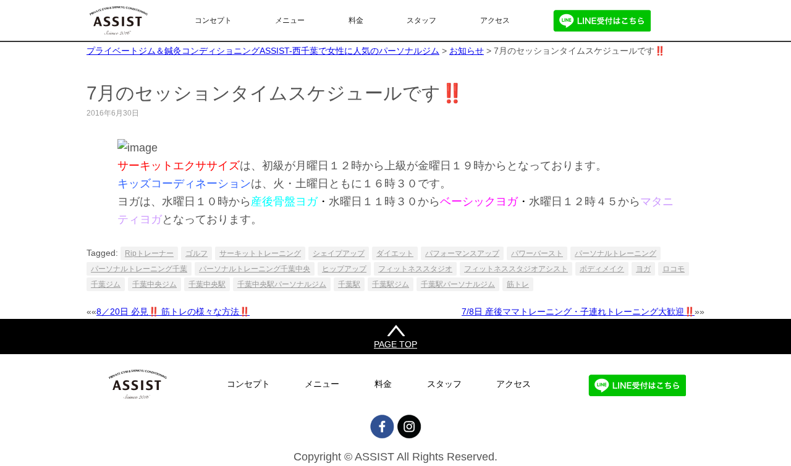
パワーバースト (537, 253)
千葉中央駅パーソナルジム (281, 284)
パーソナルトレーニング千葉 (139, 269)
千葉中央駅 (207, 284)
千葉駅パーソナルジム (458, 284)
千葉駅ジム (390, 284)
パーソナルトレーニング (615, 253)
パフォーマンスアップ (462, 253)
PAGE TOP (395, 344)
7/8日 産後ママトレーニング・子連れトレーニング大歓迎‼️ (578, 311)
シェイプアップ (339, 253)
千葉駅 (349, 284)
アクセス (495, 20)
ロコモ (673, 269)
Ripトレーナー (149, 253)
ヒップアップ (344, 269)
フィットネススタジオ (415, 269)
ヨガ (643, 269)
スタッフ (421, 20)
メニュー (290, 20)
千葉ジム (106, 284)
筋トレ (518, 284)
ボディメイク (602, 269)
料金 (356, 20)
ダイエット (394, 253)
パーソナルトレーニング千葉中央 (254, 269)
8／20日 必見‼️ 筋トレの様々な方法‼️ (173, 311)
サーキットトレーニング (260, 253)
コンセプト (213, 20)
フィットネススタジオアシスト (516, 269)
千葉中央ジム (154, 284)
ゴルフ (196, 253)
